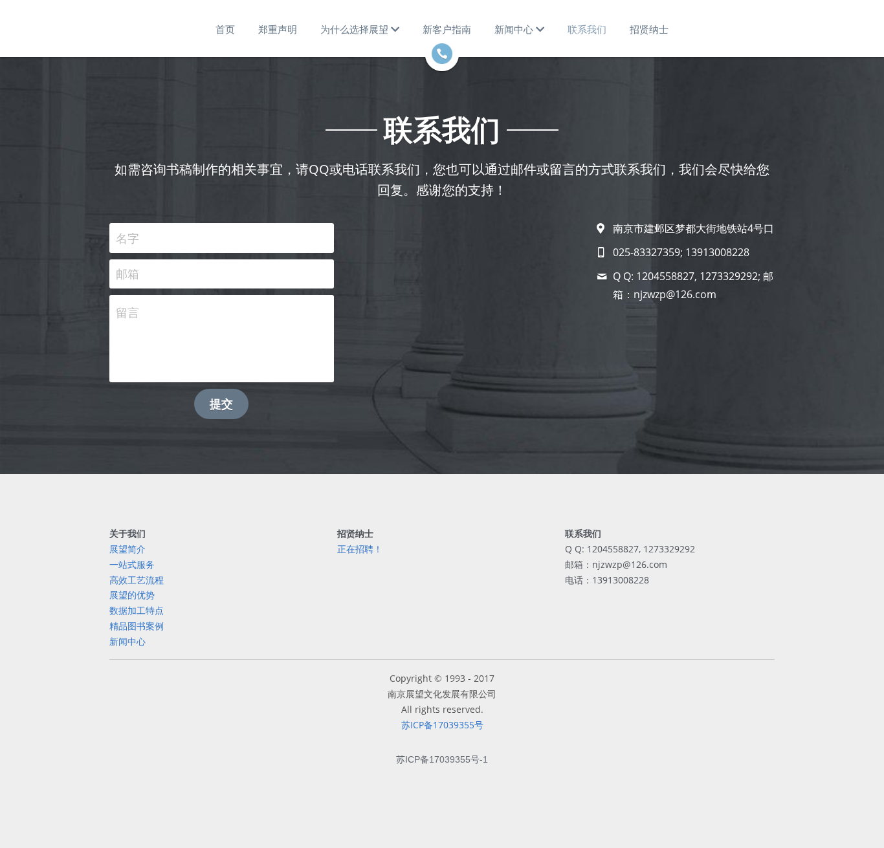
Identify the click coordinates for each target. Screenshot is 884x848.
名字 (127, 237)
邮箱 (127, 273)
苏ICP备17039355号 (442, 725)
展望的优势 (132, 595)
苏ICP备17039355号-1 (442, 759)
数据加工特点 (136, 610)
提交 (221, 403)
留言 (127, 312)
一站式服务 (132, 564)
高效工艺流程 (136, 580)
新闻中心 (127, 641)
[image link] (442, 52)
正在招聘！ (359, 549)
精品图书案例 (136, 626)
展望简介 (127, 549)
